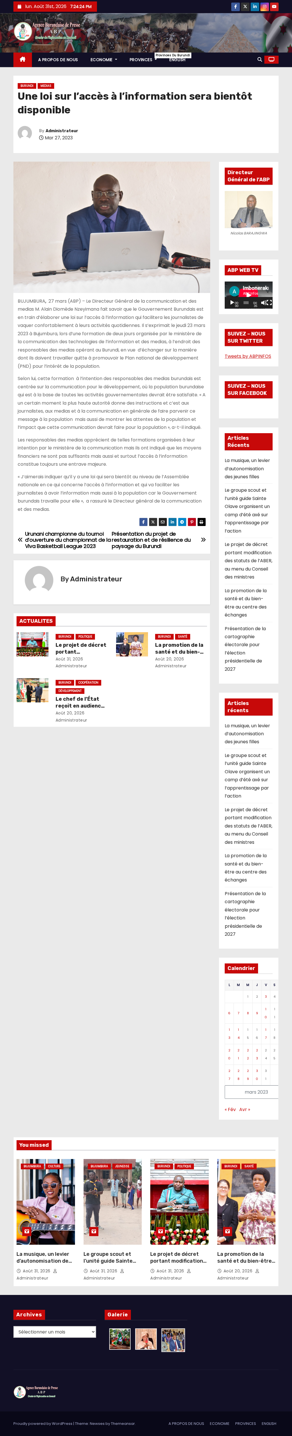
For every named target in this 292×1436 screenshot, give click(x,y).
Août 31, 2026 (69, 659)
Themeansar (123, 1423)
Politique (85, 636)
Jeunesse (122, 1166)
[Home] (22, 60)
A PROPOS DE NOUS (58, 60)
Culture (54, 1166)
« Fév (230, 1109)
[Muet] (264, 303)
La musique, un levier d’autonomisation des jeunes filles (247, 468)
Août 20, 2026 (169, 659)
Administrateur (62, 130)
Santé (182, 636)
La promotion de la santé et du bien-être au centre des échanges (244, 1264)
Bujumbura (32, 1166)
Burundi (27, 86)
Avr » (244, 1109)
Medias (45, 86)
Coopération (88, 682)
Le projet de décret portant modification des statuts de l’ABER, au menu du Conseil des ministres (248, 560)
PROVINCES (146, 58)
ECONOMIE (102, 60)
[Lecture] (232, 303)
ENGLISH (177, 60)
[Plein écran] (269, 303)
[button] (259, 59)
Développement (70, 691)
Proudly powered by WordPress (43, 1423)
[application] (249, 295)
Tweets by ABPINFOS (248, 356)
